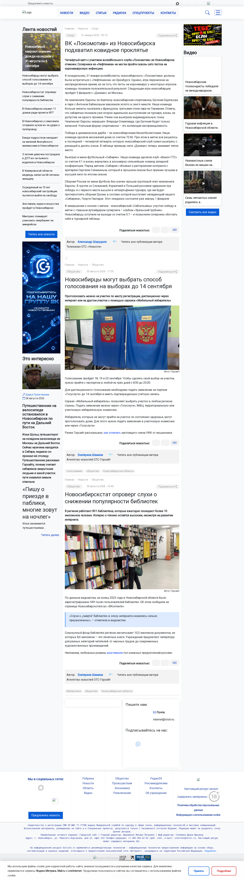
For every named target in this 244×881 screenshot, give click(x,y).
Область (88, 788)
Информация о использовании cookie (198, 814)
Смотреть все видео (202, 212)
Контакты (168, 13)
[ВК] (156, 230)
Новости (66, 13)
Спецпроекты (143, 13)
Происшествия (122, 783)
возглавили (115, 652)
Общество (98, 264)
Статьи (101, 13)
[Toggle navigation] (218, 13)
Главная (69, 28)
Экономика (122, 788)
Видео (84, 13)
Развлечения (122, 793)
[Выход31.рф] (203, 34)
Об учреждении (156, 793)
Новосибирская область (118, 471)
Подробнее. (210, 851)
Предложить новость (40, 3)
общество (92, 471)
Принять (199, 871)
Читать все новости (41, 234)
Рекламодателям (156, 783)
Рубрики (88, 778)
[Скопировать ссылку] (174, 230)
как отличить (112, 432)
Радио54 (119, 13)
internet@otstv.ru (163, 719)
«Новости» (94, 246)
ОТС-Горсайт (102, 459)
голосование (74, 471)
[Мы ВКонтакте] (41, 297)
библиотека (73, 691)
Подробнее (224, 871)
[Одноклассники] (165, 230)
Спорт (95, 28)
